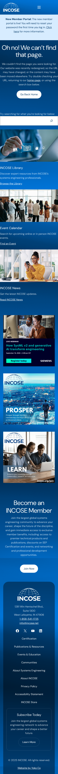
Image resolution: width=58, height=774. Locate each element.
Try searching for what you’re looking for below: (27, 114)
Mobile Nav (39, 7)
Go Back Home (29, 94)
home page (33, 80)
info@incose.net (29, 623)
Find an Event (8, 243)
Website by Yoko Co (29, 768)
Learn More (29, 742)
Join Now (29, 568)
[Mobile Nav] (39, 7)
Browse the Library (11, 183)
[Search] (51, 121)
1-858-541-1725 (29, 619)
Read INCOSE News (11, 299)
